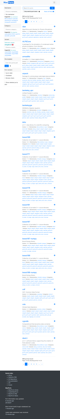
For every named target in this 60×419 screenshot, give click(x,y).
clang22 (32, 35)
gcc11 (44, 35)
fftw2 (46, 117)
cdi (34, 316)
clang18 (47, 33)
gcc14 (23, 37)
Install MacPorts (13, 392)
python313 (40, 164)
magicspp (31, 316)
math (44, 78)
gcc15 (27, 37)
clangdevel (37, 35)
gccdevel (31, 37)
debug (23, 33)
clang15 (35, 33)
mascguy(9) (7, 22)
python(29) (12, 35)
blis (31, 80)
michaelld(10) (14, 20)
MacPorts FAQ (12, 394)
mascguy (50, 142)
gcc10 (41, 35)
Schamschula (40, 61)
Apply (6, 66)
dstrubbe (39, 110)
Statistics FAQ (12, 377)
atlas (29, 80)
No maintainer (10, 14)
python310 (24, 164)
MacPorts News (13, 396)
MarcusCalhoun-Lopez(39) (11, 18)
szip (28, 316)
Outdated (9, 75)
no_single (47, 147)
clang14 (31, 33)
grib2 (45, 314)
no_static (42, 147)
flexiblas (34, 80)
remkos (43, 309)
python (50, 352)
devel (23, 129)
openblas (24, 69)
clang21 (28, 35)
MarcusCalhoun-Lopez (42, 127)
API (9, 383)
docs (33, 149)
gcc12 (47, 35)
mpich (45, 37)
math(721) (17, 34)
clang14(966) (8, 52)
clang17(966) (15, 53)
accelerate (24, 80)
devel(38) (7, 35)
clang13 (27, 33)
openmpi (41, 37)
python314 (46, 164)
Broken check (10, 78)
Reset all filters (48, 11)
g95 (37, 63)
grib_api (49, 314)
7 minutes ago (9, 408)
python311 (30, 164)
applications (36, 37)
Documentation (13, 381)
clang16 (39, 33)
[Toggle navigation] (54, 2)
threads (36, 117)
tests (23, 333)
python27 (49, 37)
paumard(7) (14, 22)
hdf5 (43, 117)
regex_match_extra (26, 149)
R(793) (13, 34)
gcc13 (51, 35)
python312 (35, 164)
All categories (14, 32)
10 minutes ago (10, 414)
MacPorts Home (13, 390)
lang (53, 95)
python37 (34, 147)
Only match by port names (31, 11)
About (10, 375)
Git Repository (12, 379)
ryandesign (39, 294)
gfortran (41, 67)
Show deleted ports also (11, 83)
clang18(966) (8, 55)
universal (50, 52)
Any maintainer (14, 17)
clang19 (51, 33)
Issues (10, 385)
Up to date (9, 73)
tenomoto (40, 95)
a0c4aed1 (8, 402)
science (45, 31)
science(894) (8, 34)
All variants (13, 50)
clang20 (24, 35)
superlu (29, 69)
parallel (24, 97)
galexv (38, 48)
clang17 (43, 33)
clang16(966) (8, 53)
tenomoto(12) (8, 20)
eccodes (24, 316)
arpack (52, 67)
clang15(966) (15, 52)
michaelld (39, 158)
